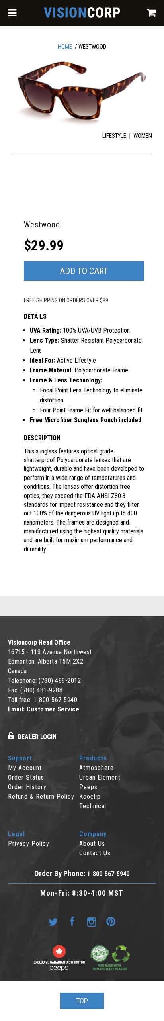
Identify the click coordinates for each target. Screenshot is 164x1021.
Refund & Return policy (41, 796)
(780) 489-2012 (60, 680)
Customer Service (53, 709)
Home (65, 46)
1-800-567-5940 (55, 700)
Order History (27, 787)
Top (82, 1001)
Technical (92, 806)
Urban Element (100, 777)
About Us (92, 843)
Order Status (26, 777)
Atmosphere (96, 768)
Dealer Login (37, 737)
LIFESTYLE (114, 135)
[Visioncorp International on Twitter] (53, 922)
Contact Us (95, 853)
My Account (25, 768)
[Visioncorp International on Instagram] (91, 922)
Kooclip (90, 796)
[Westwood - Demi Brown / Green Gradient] (82, 92)
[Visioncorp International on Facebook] (72, 922)
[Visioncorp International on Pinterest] (110, 922)
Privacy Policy (28, 843)
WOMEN (142, 135)
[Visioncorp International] (82, 13)
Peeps (88, 787)
